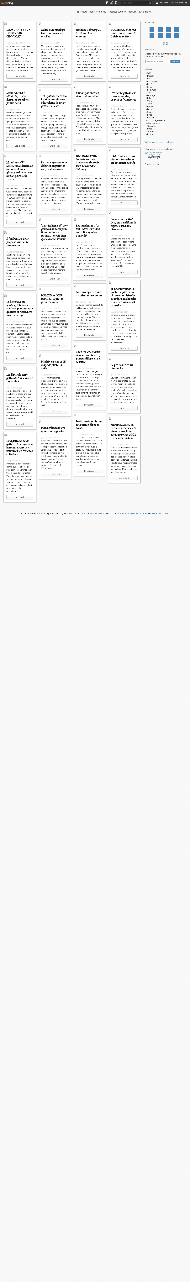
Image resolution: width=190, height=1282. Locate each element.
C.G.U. (111, 513)
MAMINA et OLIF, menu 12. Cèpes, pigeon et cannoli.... (52, 299)
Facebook (152, 29)
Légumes (151, 90)
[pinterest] (116, 2)
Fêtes (149, 115)
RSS (176, 35)
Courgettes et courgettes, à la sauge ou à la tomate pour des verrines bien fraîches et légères (19, 447)
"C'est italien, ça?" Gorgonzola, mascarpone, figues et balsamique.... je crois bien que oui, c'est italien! (54, 232)
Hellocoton (160, 35)
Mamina (38, 513)
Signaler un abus (97, 513)
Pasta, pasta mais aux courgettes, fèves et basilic (89, 425)
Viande (150, 101)
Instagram (168, 29)
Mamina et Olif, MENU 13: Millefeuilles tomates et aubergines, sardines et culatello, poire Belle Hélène (19, 171)
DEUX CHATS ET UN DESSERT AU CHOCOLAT (18, 33)
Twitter (160, 29)
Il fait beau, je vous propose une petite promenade (17, 242)
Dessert (150, 76)
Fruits (149, 109)
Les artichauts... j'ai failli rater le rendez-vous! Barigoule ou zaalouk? (88, 230)
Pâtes (149, 129)
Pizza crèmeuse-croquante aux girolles (53, 429)
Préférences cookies (159, 513)
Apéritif (150, 93)
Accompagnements (156, 120)
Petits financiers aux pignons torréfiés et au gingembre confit (123, 159)
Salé (149, 73)
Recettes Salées (97, 11)
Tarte (149, 104)
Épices (150, 106)
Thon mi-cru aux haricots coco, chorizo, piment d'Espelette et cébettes (88, 357)
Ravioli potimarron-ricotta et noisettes (88, 94)
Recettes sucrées (117, 11)
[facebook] (106, 2)
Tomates (151, 131)
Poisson (150, 118)
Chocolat (151, 126)
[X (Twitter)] (111, 2)
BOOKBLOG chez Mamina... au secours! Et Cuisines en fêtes (124, 33)
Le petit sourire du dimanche (122, 366)
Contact (168, 35)
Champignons (153, 123)
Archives (132, 11)
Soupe (150, 112)
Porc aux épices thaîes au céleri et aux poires (89, 293)
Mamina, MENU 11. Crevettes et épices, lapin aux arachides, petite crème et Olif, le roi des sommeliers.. (124, 431)
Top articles (71, 513)
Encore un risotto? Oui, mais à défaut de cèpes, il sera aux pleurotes (123, 224)
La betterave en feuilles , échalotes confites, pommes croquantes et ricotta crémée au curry (19, 308)
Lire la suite (20, 76)
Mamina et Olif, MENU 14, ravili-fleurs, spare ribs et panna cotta (17, 98)
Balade (150, 134)
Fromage (151, 95)
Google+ (152, 35)
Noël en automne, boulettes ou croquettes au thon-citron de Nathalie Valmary (87, 162)
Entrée (150, 84)
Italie (149, 98)
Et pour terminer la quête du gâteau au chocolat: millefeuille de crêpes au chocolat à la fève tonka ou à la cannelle (123, 297)
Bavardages (144, 11)
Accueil (83, 11)
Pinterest (176, 29)
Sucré (149, 87)
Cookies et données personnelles (132, 513)
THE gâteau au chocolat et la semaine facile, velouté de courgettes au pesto (54, 101)
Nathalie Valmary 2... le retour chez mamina (88, 33)
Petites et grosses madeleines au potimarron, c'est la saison (54, 166)
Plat (148, 79)
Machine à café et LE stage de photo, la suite (53, 365)
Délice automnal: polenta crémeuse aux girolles (53, 33)
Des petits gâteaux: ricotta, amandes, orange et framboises (124, 96)
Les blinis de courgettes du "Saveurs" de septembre (19, 378)
